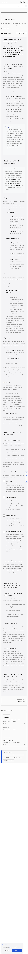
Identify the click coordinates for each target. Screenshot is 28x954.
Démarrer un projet (8, 760)
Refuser (7, 950)
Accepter (17, 950)
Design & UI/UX (14, 9)
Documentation (6, 9)
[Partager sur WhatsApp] (21, 33)
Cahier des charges (18, 754)
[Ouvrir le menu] (24, 2)
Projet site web (7, 757)
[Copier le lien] (26, 33)
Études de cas (17, 757)
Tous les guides (7, 754)
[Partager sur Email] (23, 33)
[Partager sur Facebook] (17, 33)
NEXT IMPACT (6, 2)
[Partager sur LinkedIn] (19, 33)
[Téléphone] (26, 473)
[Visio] (26, 475)
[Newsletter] (26, 481)
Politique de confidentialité (14, 947)
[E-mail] (26, 478)
